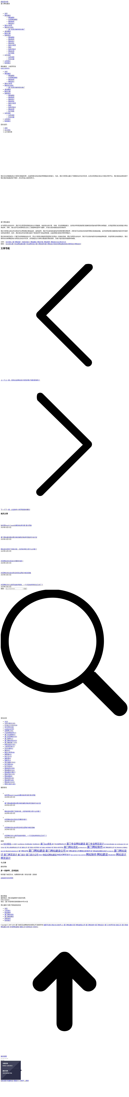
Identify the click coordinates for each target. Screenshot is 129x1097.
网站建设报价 (112, 855)
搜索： (3, 588)
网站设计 (54, 242)
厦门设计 (22, 855)
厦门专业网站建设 (18, 244)
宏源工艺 (118, 925)
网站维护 (47, 242)
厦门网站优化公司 (82, 847)
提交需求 (10, 878)
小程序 (21, 1080)
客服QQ (16, 1080)
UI (12, 844)
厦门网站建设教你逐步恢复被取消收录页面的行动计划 (19, 537)
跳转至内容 (4, 1)
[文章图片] (6, 523)
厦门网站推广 (16, 242)
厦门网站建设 (37, 850)
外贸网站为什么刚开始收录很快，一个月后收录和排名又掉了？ (22, 584)
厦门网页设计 (10, 854)
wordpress (21, 844)
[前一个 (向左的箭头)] (1, 1060)
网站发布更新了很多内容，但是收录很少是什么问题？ (19, 549)
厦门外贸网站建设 (119, 844)
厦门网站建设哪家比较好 (98, 851)
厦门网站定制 (23, 851)
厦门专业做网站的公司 (59, 844)
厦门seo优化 (46, 844)
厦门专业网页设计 (30, 244)
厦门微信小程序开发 (57, 847)
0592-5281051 (5, 68)
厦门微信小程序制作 (34, 847)
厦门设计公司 (32, 855)
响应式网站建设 (59, 244)
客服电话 (10, 1080)
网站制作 (91, 854)
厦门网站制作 (40, 244)
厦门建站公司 (23, 847)
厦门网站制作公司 (109, 847)
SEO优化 (9, 242)
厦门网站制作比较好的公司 (10, 851)
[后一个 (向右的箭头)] (3, 1060)
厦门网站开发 (110, 851)
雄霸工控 (23, 927)
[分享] (3, 1058)
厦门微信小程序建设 (45, 847)
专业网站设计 (36, 844)
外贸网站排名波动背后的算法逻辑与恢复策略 (16, 573)
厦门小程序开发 (110, 925)
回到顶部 (4, 1080)
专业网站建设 (28, 844)
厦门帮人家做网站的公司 (12, 847)
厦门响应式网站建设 (109, 844)
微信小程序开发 (82, 855)
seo (2, 844)
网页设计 (6, 858)
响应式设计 (26, 242)
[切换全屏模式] (5, 1058)
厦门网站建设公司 (55, 850)
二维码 (26, 1080)
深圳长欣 (29, 927)
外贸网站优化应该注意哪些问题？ (12, 561)
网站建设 (34, 242)
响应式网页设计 (69, 244)
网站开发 (40, 242)
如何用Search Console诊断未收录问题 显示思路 (16, 525)
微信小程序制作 (74, 855)
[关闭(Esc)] (1, 1058)
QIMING (35, 927)
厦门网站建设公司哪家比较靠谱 (78, 851)
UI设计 (15, 844)
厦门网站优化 (71, 847)
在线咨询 (4, 878)
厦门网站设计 (49, 244)
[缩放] (7, 1058)
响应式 (40, 855)
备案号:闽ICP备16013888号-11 (53, 925)
